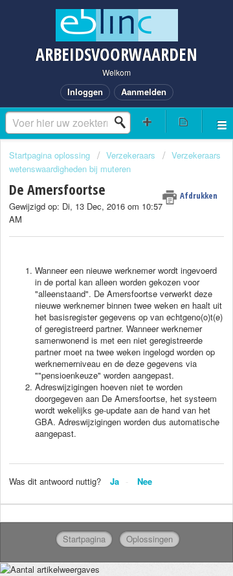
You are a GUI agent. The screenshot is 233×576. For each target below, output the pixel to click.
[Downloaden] (92, 277)
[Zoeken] (123, 122)
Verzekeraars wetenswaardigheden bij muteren (115, 161)
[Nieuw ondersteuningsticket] (147, 121)
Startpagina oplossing (51, 155)
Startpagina (84, 539)
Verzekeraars (130, 155)
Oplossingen (149, 539)
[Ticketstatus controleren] (184, 121)
